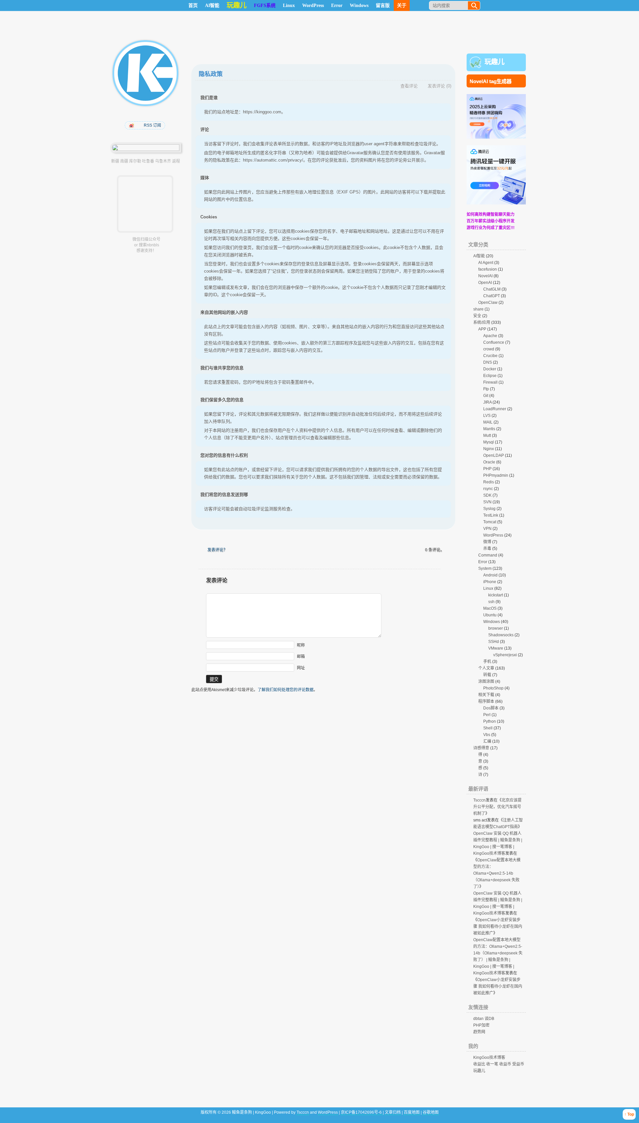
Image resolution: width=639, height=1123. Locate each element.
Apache (490, 335)
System (485, 568)
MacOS (490, 608)
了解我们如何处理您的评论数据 (286, 689)
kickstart (495, 595)
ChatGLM (492, 289)
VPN (487, 528)
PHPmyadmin (495, 475)
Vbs (486, 734)
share (478, 309)
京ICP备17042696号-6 (362, 1112)
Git (485, 395)
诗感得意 (481, 748)
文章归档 (393, 1112)
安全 (477, 315)
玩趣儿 (495, 61)
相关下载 (486, 694)
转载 (487, 675)
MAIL (488, 422)
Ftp (486, 389)
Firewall (490, 382)
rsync (488, 488)
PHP (487, 468)
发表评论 (436, 85)
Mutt (487, 435)
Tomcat (489, 522)
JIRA (487, 402)
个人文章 (486, 668)
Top (630, 1114)
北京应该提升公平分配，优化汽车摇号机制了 (497, 807)
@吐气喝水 (132, 125)
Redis (488, 482)
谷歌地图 (431, 1112)
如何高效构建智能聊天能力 (491, 214)
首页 (193, 5)
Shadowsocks (501, 635)
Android (490, 575)
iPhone (489, 581)
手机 (487, 661)
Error (336, 5)
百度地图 (412, 1112)
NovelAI (485, 276)
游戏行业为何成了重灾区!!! (491, 227)
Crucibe (490, 355)
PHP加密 (481, 1025)
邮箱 (301, 656)
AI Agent (485, 262)
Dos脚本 (491, 708)
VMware (495, 648)
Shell (488, 728)
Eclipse (490, 375)
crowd (488, 349)
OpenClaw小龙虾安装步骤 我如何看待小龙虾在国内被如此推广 (497, 927)
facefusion (487, 269)
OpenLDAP (493, 455)
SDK (487, 495)
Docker (489, 369)
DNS (487, 362)
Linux (289, 5)
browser (495, 628)
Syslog (489, 508)
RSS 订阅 (152, 125)
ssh (491, 601)
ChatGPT (491, 296)
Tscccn (479, 800)
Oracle (489, 462)
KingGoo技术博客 (489, 1057)
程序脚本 (486, 701)
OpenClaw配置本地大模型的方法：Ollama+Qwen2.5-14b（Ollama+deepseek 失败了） (497, 873)
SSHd (493, 641)
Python (489, 721)
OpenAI (485, 282)
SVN (487, 502)
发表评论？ (217, 550)
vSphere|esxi (505, 655)
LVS (487, 415)
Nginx (488, 448)
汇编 (487, 741)
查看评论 (409, 85)
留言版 (383, 5)
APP (482, 329)
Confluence (493, 342)
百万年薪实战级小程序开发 (491, 221)
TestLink (490, 515)
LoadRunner (494, 409)
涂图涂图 (486, 681)
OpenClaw (488, 302)
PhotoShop (493, 688)
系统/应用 (481, 322)
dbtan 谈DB (483, 1018)
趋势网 (479, 1032)
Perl (487, 714)
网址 (301, 668)
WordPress (313, 5)
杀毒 (487, 548)
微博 (487, 542)
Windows (359, 5)
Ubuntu (490, 615)
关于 (401, 5)
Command (487, 555)
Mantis (489, 429)
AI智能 (212, 5)
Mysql (488, 442)
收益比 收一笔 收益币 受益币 (498, 1064)
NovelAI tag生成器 (491, 81)
